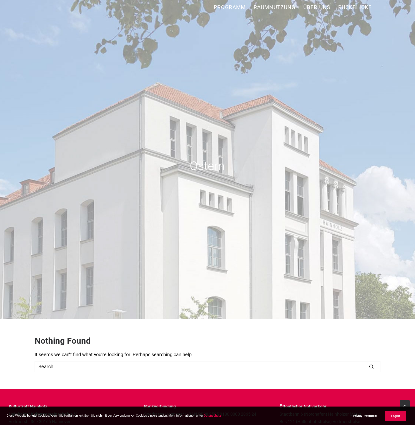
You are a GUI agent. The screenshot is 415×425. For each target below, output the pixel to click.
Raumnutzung (274, 7)
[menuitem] (231, 7)
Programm (230, 7)
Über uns (316, 7)
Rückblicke (355, 7)
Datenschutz (212, 415)
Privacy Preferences (365, 416)
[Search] (207, 366)
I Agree (395, 416)
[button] (371, 367)
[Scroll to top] (405, 405)
